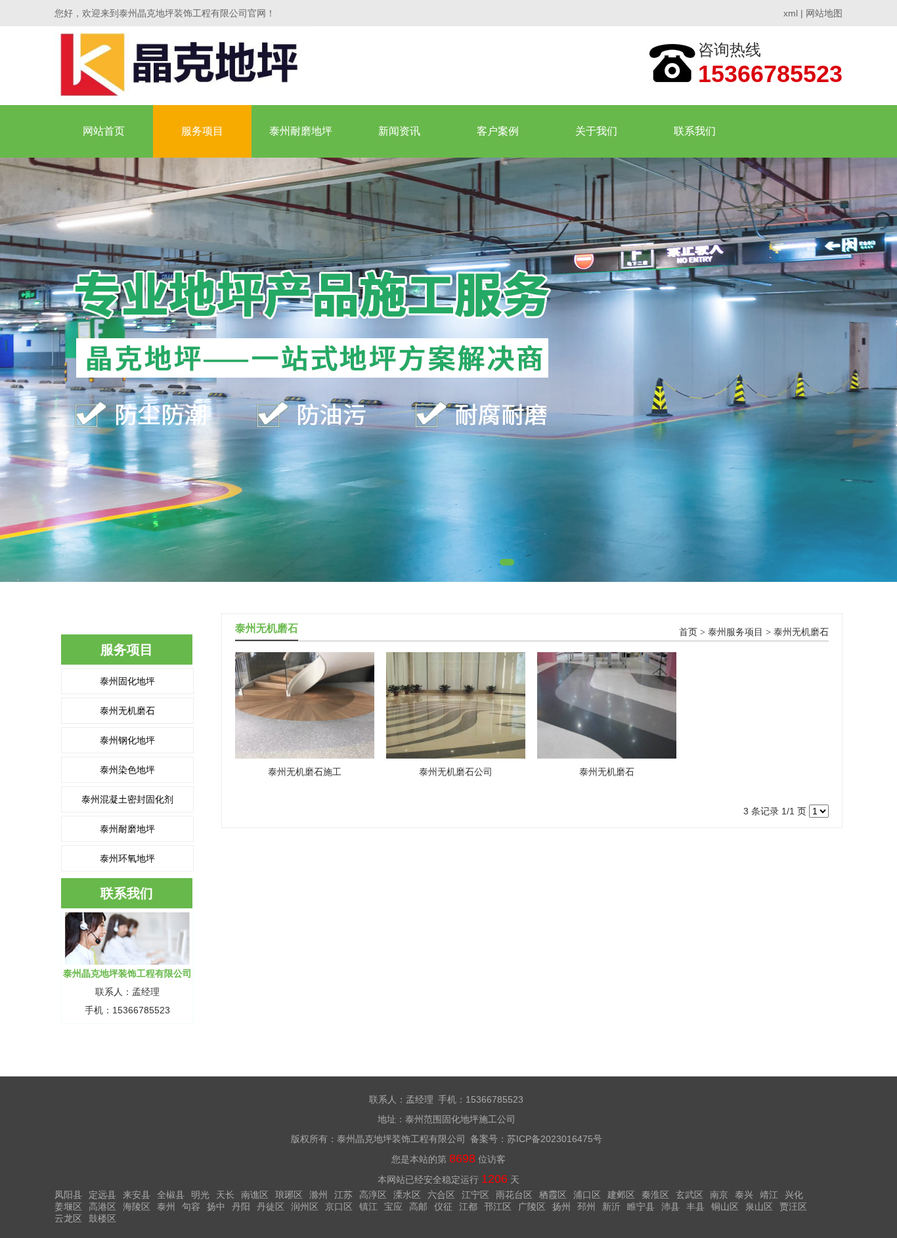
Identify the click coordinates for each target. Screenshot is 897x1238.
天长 (225, 1194)
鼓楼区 (102, 1218)
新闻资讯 (399, 131)
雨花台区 (514, 1194)
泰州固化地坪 (127, 681)
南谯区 (255, 1194)
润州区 (304, 1206)
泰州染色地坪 (127, 769)
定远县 (102, 1194)
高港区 (102, 1206)
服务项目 (202, 131)
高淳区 (373, 1194)
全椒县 (171, 1194)
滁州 (318, 1194)
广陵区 (532, 1206)
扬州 (561, 1206)
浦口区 (587, 1194)
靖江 (769, 1194)
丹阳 (241, 1206)
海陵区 (136, 1206)
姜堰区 (68, 1206)
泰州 (166, 1206)
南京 (719, 1194)
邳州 (586, 1206)
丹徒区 (270, 1206)
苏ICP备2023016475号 (554, 1139)
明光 (200, 1194)
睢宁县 (641, 1206)
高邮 (418, 1206)
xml (790, 13)
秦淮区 (655, 1194)
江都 (468, 1206)
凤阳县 (68, 1194)
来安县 (136, 1194)
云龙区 (68, 1218)
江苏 (343, 1194)
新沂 (611, 1206)
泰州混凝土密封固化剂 (127, 799)
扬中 (216, 1206)
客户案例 (498, 131)
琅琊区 (289, 1194)
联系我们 (695, 131)
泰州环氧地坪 (127, 858)
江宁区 (475, 1194)
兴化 (794, 1194)
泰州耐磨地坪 (300, 131)
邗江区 (498, 1206)
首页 (688, 632)
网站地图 (824, 13)
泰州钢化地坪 (127, 740)
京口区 (339, 1206)
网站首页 (104, 131)
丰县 (695, 1206)
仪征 (443, 1206)
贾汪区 (793, 1206)
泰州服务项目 (735, 632)
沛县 (670, 1206)
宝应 (393, 1206)
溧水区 (407, 1194)
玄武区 (689, 1194)
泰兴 (744, 1194)
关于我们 (596, 131)
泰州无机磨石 (127, 710)
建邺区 (621, 1194)
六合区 (441, 1194)
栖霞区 (553, 1194)
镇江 (368, 1206)
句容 (191, 1206)
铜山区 (725, 1206)
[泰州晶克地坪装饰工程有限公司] (184, 65)
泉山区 (759, 1206)
